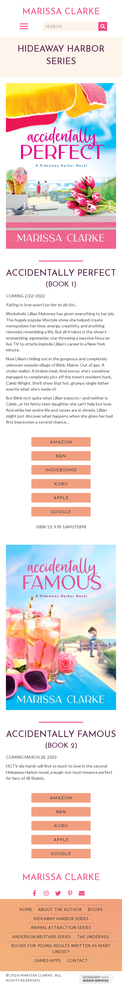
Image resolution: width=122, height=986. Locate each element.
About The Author (60, 909)
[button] (24, 26)
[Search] (102, 26)
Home (26, 909)
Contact (77, 960)
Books (95, 909)
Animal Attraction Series (61, 927)
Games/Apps (47, 960)
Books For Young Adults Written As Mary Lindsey (61, 948)
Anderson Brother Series (41, 936)
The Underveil (93, 936)
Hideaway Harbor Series (61, 918)
